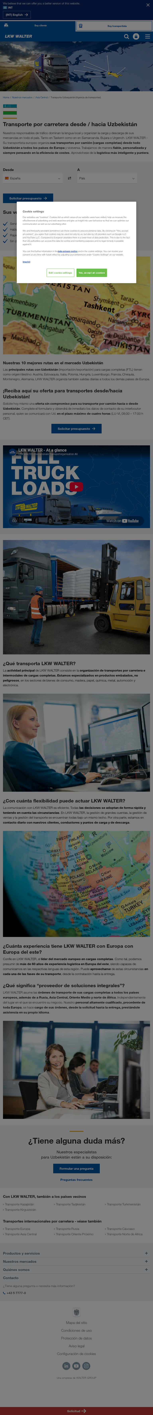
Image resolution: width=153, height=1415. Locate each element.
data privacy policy (67, 251)
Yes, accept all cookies (92, 272)
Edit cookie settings (60, 272)
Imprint (26, 261)
